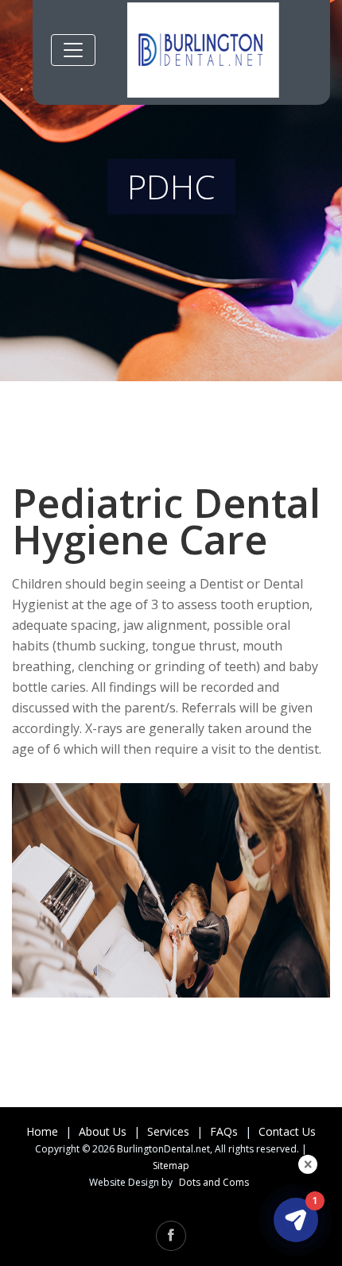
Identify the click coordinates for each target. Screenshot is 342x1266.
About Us (102, 1131)
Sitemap (171, 1165)
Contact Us (287, 1131)
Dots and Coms (214, 1182)
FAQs (224, 1131)
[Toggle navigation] (73, 50)
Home (42, 1131)
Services (168, 1131)
